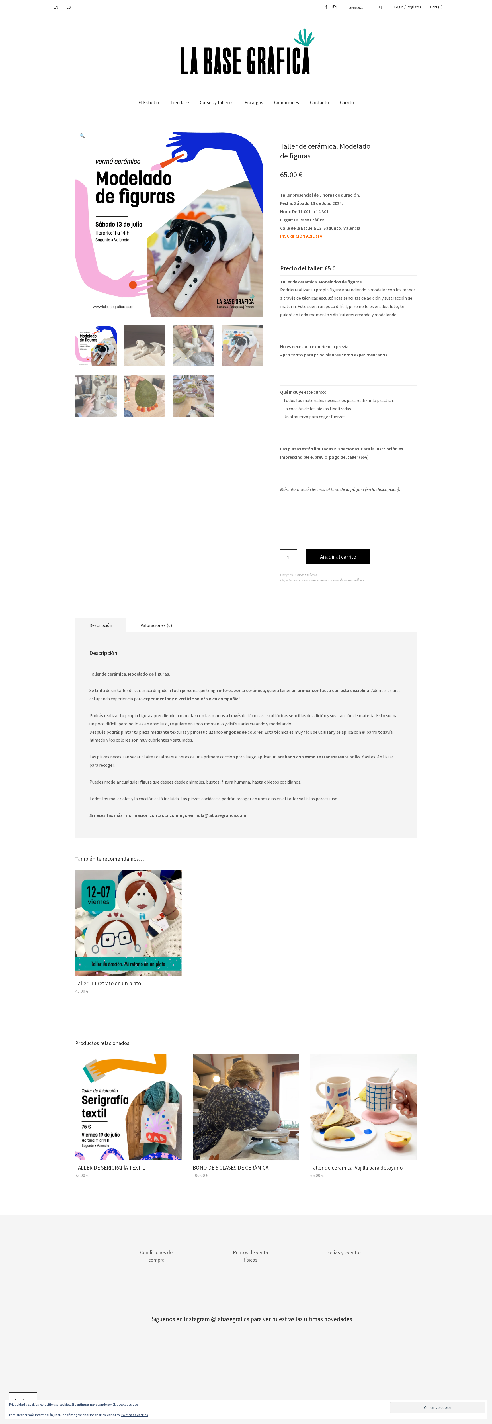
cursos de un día (342, 580)
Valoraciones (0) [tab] (156, 625)
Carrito (347, 102)
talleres (359, 580)
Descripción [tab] (100, 625)
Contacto (319, 102)
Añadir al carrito (338, 556)
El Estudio (148, 102)
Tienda (177, 102)
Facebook (326, 7)
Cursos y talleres (216, 102)
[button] (82, 135)
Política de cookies (134, 1415)
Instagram (334, 7)
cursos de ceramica (316, 580)
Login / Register (407, 6)
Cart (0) (436, 6)
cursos (298, 580)
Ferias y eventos (344, 1252)
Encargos (254, 102)
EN (56, 7)
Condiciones (286, 102)
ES (69, 7)
